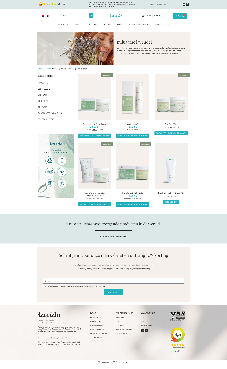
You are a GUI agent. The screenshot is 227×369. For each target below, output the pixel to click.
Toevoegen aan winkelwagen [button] (94, 135)
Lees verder (171, 202)
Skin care (93, 24)
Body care (106, 24)
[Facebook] (184, 4)
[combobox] (74, 15)
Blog (165, 4)
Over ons (159, 4)
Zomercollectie (162, 24)
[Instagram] (187, 4)
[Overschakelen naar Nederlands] (42, 16)
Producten (63, 24)
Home (152, 4)
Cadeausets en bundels (139, 24)
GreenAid (120, 24)
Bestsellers (78, 24)
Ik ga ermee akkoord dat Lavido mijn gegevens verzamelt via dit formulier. (75, 286)
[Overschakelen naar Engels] (47, 16)
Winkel (49, 69)
